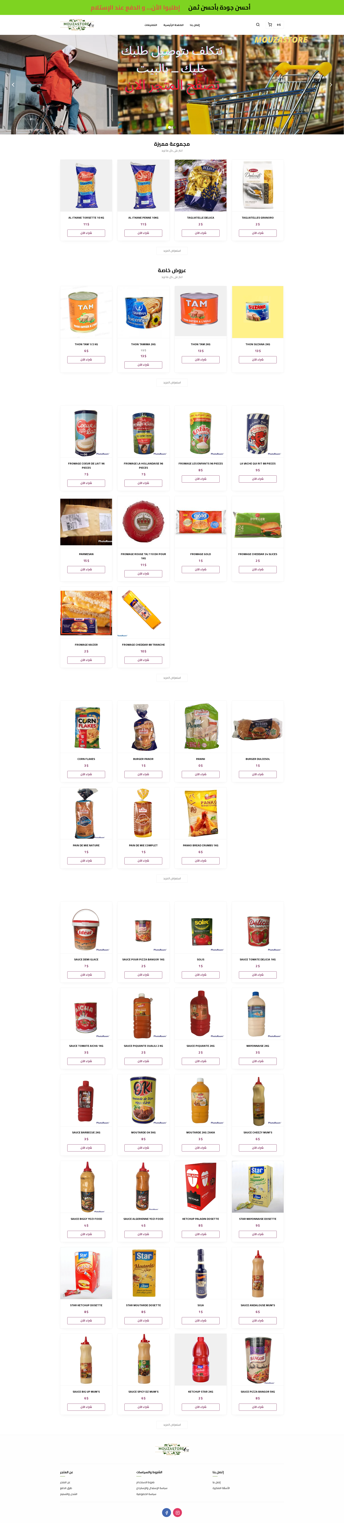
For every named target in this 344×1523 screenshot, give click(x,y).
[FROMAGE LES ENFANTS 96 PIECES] (201, 431)
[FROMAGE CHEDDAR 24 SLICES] (258, 522)
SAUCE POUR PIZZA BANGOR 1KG (143, 959)
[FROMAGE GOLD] (201, 522)
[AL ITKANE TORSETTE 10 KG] (86, 185)
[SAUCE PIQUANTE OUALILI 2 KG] (143, 1014)
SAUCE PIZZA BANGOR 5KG (258, 1392)
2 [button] (174, 127)
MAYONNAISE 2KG (257, 1046)
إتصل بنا (195, 24)
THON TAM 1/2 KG (86, 344)
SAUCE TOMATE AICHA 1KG (86, 1046)
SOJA (200, 1305)
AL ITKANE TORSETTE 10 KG (86, 218)
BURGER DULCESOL (258, 759)
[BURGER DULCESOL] (258, 727)
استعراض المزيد (172, 250)
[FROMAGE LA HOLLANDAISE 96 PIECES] (143, 431)
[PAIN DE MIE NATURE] (86, 813)
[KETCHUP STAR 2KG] (201, 1359)
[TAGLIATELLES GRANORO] (258, 185)
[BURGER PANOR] (143, 727)
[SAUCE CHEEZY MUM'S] (258, 1100)
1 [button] (169, 127)
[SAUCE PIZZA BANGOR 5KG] (258, 1359)
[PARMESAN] (86, 522)
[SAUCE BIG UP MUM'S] (86, 1359)
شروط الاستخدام (145, 1482)
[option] (172, 84)
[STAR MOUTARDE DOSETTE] (143, 1273)
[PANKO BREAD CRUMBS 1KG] (201, 813)
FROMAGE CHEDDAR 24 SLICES (257, 554)
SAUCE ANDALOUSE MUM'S (258, 1305)
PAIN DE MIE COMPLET (143, 845)
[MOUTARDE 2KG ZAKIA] (201, 1100)
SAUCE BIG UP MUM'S (86, 1392)
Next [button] (331, 85)
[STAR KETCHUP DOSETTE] (86, 1273)
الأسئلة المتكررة (221, 1488)
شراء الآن (86, 233)
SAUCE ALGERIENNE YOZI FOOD (143, 1219)
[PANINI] (201, 727)
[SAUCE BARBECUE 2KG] (86, 1100)
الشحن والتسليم (68, 1494)
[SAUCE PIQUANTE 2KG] (201, 1014)
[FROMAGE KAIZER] (86, 612)
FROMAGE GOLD (200, 554)
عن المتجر (65, 1482)
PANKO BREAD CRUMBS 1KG (200, 845)
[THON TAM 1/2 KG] (86, 312)
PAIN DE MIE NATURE (86, 845)
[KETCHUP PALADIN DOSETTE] (201, 1187)
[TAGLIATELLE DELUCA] (201, 185)
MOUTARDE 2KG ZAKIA (200, 1132)
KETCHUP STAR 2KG (200, 1392)
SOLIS (200, 959)
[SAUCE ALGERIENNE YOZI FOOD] (143, 1187)
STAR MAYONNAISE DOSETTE (257, 1219)
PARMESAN (86, 554)
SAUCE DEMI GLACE (86, 959)
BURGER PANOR (143, 759)
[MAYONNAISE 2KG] (258, 1014)
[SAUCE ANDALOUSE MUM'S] (258, 1273)
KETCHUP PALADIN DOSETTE (200, 1219)
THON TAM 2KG (200, 344)
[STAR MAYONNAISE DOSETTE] (258, 1187)
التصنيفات (151, 24)
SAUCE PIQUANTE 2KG (201, 1046)
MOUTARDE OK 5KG (143, 1132)
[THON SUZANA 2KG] (258, 312)
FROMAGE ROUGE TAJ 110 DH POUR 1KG (143, 556)
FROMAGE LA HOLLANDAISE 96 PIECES (143, 465)
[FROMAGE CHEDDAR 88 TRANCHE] (143, 612)
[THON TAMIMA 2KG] (143, 312)
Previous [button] (13, 85)
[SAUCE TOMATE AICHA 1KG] (86, 1014)
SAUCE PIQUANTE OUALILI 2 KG (143, 1046)
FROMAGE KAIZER (86, 645)
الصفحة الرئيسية (173, 24)
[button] (258, 25)
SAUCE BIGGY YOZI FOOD (86, 1219)
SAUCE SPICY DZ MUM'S (143, 1392)
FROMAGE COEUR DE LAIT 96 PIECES (86, 465)
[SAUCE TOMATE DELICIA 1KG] (258, 927)
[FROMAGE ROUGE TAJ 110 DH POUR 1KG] (143, 522)
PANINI (200, 759)
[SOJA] (201, 1273)
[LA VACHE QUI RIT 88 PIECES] (258, 431)
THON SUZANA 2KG (257, 344)
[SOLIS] (201, 927)
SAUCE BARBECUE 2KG (86, 1132)
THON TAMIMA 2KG (143, 344)
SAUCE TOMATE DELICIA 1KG (258, 959)
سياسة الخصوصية (146, 1494)
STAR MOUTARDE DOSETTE (143, 1305)
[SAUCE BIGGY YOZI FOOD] (86, 1187)
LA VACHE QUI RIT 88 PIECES (258, 463)
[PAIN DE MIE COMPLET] (143, 813)
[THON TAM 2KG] (201, 312)
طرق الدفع (66, 1488)
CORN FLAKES (86, 759)
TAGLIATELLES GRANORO (258, 218)
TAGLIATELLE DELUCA (200, 218)
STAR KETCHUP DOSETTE (86, 1305)
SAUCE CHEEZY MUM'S (257, 1132)
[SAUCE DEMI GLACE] (86, 927)
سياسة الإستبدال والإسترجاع (151, 1488)
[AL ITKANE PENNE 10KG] (143, 185)
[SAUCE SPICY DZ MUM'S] (143, 1359)
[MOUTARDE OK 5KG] (143, 1100)
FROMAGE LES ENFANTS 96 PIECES (201, 463)
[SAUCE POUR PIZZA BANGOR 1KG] (143, 927)
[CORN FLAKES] (86, 727)
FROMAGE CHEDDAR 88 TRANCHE (143, 645)
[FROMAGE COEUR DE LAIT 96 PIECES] (86, 431)
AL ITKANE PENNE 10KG (143, 218)
